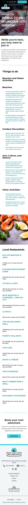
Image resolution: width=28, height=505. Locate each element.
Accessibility (10, 499)
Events (14, 478)
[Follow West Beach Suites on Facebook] (13, 469)
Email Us (22, 465)
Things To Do (14, 476)
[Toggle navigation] (25, 7)
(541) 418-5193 (10, 465)
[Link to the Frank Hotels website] (14, 489)
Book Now (23, 2)
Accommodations (14, 473)
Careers (19, 499)
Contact (14, 480)
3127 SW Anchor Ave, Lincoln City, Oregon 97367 (14, 461)
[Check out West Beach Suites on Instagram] (16, 469)
